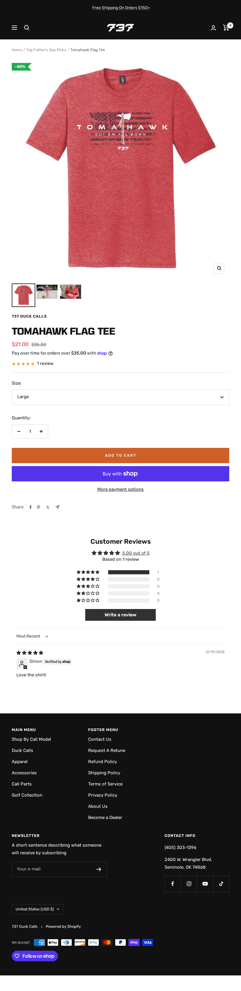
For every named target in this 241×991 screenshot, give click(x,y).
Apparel (20, 761)
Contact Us (99, 739)
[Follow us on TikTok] (221, 884)
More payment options (120, 489)
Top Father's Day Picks (46, 50)
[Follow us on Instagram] (189, 884)
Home (17, 50)
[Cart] (226, 28)
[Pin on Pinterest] (38, 507)
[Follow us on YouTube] (205, 884)
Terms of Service (105, 784)
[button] (88, 572)
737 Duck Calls (29, 316)
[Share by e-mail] (57, 507)
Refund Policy (102, 761)
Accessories (24, 772)
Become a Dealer (105, 817)
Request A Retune (106, 750)
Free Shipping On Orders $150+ (121, 7)
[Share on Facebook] (30, 507)
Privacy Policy (102, 795)
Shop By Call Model (31, 739)
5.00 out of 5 (136, 553)
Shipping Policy (104, 772)
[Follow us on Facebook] (173, 884)
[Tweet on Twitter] (47, 507)
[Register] (98, 869)
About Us (98, 806)
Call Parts (22, 784)
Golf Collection (27, 795)
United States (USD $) (35, 909)
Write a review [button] (120, 615)
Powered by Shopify (63, 926)
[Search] (26, 27)
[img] (29, 652)
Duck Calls (22, 750)
